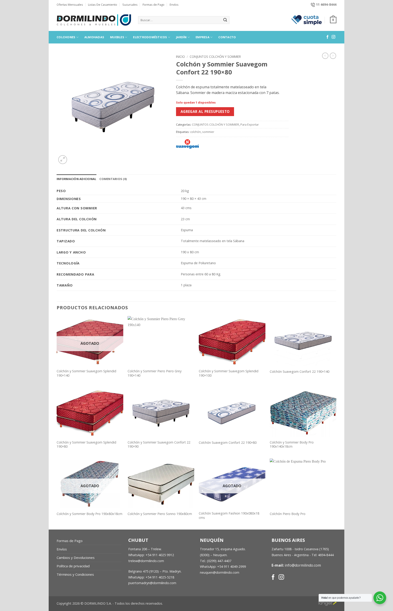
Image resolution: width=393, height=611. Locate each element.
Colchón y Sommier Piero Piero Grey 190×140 (154, 373)
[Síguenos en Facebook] (327, 37)
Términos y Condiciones (75, 574)
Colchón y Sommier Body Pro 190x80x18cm (89, 514)
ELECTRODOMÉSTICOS (150, 37)
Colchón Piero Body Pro (287, 514)
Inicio (180, 56)
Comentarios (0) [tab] (113, 179)
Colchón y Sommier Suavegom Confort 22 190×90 (159, 444)
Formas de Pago (153, 5)
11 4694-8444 (326, 4)
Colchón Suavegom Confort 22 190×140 (299, 372)
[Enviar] (225, 20)
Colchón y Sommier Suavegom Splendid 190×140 (86, 373)
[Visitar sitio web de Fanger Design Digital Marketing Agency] (327, 603)
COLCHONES (66, 37)
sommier (208, 132)
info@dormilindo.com (303, 565)
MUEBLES (117, 37)
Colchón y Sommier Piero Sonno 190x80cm (160, 514)
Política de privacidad (73, 566)
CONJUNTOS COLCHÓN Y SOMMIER (215, 56)
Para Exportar (249, 124)
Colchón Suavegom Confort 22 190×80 (228, 443)
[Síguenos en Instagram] (333, 37)
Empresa (202, 37)
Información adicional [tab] (76, 179)
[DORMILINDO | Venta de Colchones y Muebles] (94, 19)
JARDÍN (181, 37)
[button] (333, 20)
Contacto (227, 37)
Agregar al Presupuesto (205, 111)
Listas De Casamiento (102, 5)
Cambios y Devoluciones (76, 557)
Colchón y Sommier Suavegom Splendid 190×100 (228, 373)
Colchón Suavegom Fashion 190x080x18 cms (229, 515)
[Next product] (325, 56)
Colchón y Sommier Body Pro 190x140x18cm (292, 444)
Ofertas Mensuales (70, 5)
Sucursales (130, 5)
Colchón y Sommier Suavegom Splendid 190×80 (86, 444)
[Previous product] (333, 56)
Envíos (174, 5)
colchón (195, 132)
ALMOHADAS (94, 37)
